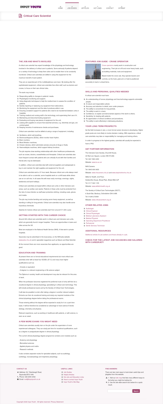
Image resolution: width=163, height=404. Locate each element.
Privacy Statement (57, 402)
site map (119, 378)
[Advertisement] (81, 38)
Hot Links (98, 8)
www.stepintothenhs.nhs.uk (121, 172)
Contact (110, 8)
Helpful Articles (69, 374)
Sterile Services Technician (95, 225)
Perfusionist (90, 223)
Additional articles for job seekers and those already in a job (106, 234)
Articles (85, 8)
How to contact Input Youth (73, 379)
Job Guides (72, 8)
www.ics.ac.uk (97, 162)
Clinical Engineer (92, 211)
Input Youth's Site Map (72, 382)
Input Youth (36, 6)
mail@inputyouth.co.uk (32, 379)
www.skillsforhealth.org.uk (101, 186)
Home (60, 8)
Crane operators (108, 65)
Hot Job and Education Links (74, 377)
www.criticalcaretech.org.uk (101, 200)
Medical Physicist (92, 218)
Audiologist (90, 208)
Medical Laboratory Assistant (96, 216)
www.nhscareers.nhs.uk (100, 172)
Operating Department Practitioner (98, 221)
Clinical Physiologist (93, 213)
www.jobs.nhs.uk (25, 240)
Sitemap (121, 8)
